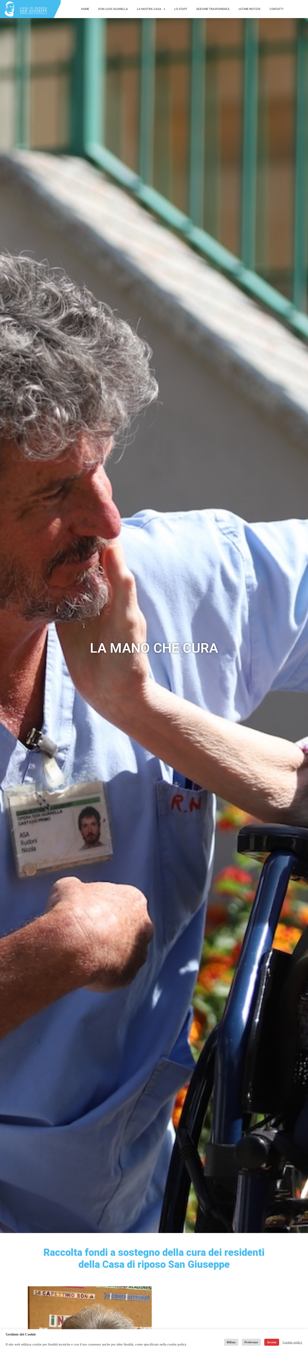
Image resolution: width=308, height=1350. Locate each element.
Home (85, 9)
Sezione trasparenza (213, 9)
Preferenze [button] (251, 1342)
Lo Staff (180, 9)
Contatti (276, 9)
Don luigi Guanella (113, 9)
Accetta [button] (271, 1342)
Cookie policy (292, 1342)
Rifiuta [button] (231, 1342)
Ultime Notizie (249, 9)
